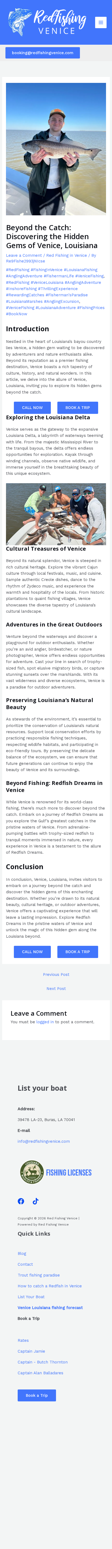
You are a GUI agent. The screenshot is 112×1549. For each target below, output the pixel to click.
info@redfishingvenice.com (44, 1141)
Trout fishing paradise (39, 1275)
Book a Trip (37, 1395)
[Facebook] (21, 1201)
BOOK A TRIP (78, 407)
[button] (42, 53)
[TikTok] (35, 1201)
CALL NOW (32, 407)
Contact (25, 1264)
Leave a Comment (24, 255)
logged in (45, 1021)
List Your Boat (31, 1296)
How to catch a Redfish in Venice (50, 1286)
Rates (23, 1340)
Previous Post (56, 974)
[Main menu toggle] (101, 22)
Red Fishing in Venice (66, 255)
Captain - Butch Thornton (43, 1362)
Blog (22, 1253)
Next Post (56, 988)
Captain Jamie (31, 1351)
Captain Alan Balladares (40, 1373)
